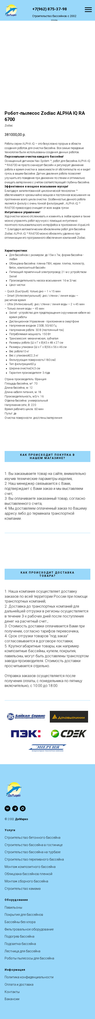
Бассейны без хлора (20, 922)
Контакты (12, 992)
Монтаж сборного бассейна (26, 881)
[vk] (7, 808)
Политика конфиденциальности (29, 977)
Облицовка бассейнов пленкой (28, 874)
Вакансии (12, 999)
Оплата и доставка (19, 984)
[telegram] (15, 808)
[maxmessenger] (23, 808)
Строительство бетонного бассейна (32, 837)
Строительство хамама (23, 888)
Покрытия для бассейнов (24, 914)
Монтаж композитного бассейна (30, 867)
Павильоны (13, 907)
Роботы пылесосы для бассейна (29, 958)
